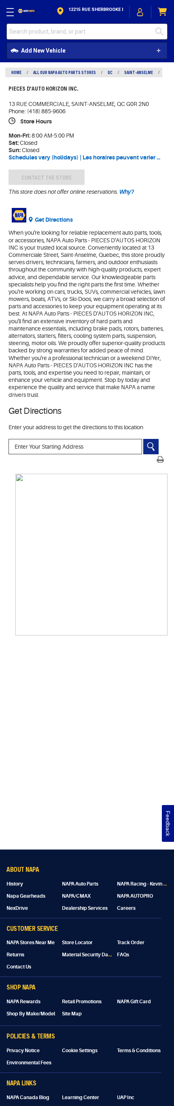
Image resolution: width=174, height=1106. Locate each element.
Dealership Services (85, 908)
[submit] (161, 31)
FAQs (123, 955)
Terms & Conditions (139, 1050)
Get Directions (54, 219)
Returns (15, 955)
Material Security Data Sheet (94, 955)
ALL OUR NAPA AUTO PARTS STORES (64, 72)
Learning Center (80, 1097)
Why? (126, 192)
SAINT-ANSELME (138, 72)
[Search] (151, 446)
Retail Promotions (82, 1001)
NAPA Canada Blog (27, 1097)
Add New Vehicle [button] (43, 50)
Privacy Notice (23, 1050)
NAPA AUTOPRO (135, 896)
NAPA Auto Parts (80, 884)
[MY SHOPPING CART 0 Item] (163, 12)
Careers (126, 908)
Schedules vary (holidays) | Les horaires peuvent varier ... (84, 157)
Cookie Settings (80, 1050)
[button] (89, 12)
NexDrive (17, 908)
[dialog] (140, 12)
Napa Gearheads (25, 896)
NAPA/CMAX (76, 896)
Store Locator (77, 942)
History (14, 884)
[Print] (160, 459)
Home (16, 72)
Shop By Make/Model (30, 1014)
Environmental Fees (28, 1063)
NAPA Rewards (23, 1001)
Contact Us (18, 967)
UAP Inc (125, 1097)
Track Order (130, 942)
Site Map (72, 1014)
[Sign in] (140, 12)
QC (110, 72)
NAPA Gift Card (134, 1001)
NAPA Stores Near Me (30, 942)
